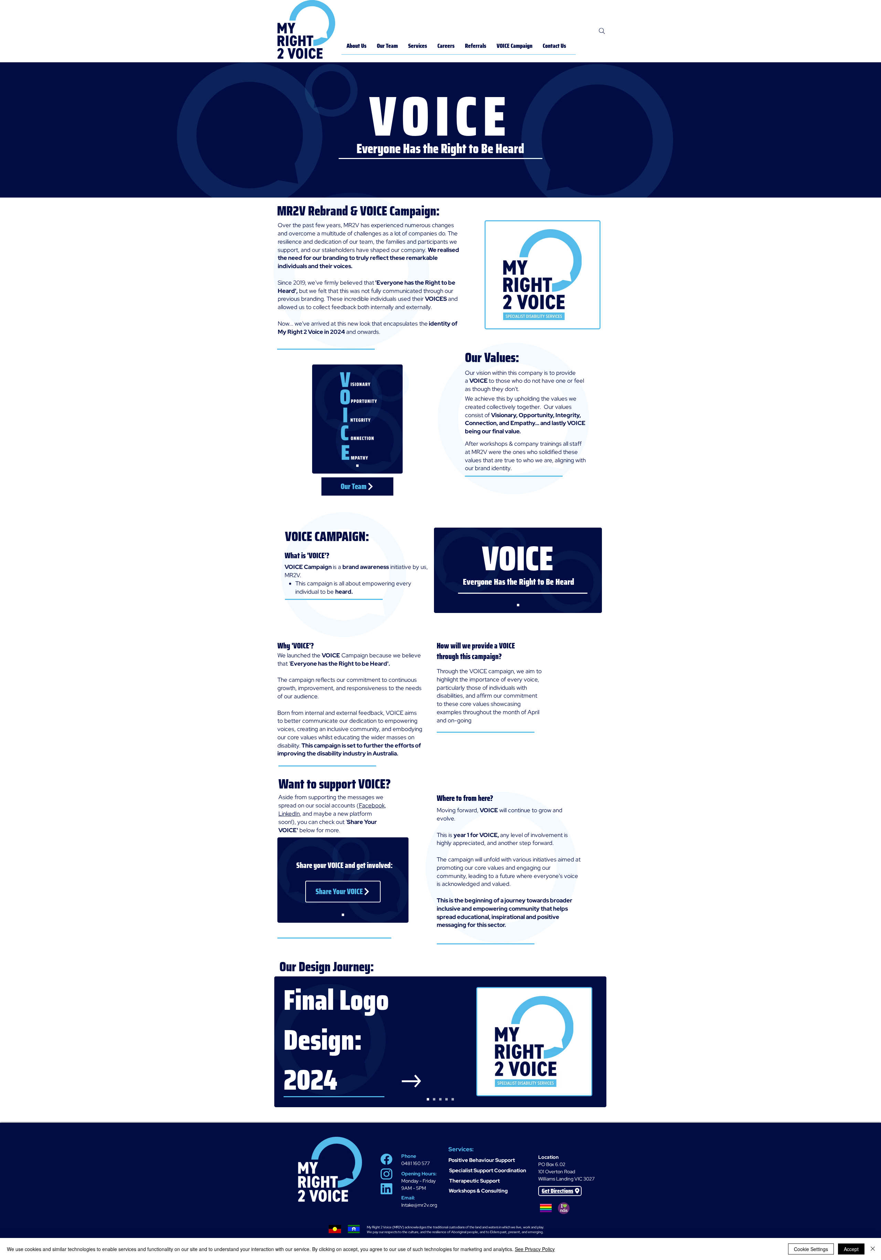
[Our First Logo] (453, 1099)
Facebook (372, 805)
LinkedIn (289, 813)
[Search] (602, 31)
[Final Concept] (357, 465)
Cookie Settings (811, 1249)
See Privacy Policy (535, 1249)
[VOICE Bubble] (434, 1099)
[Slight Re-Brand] (446, 1099)
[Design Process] (440, 1099)
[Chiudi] (873, 1248)
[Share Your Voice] (343, 915)
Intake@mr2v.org (419, 1205)
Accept (851, 1249)
